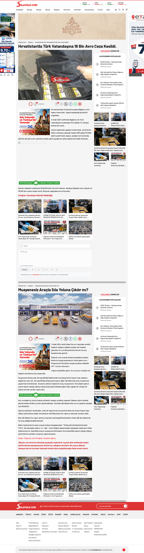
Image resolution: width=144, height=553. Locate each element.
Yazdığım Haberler (35, 535)
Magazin (86, 514)
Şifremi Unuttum (22, 529)
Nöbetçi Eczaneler (64, 529)
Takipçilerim (33, 532)
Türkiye (38, 10)
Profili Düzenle (33, 523)
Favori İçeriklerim (34, 540)
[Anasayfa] (116, 10)
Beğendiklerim (33, 526)
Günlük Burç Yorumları (49, 532)
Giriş (17, 523)
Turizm (100, 10)
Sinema (74, 526)
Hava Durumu (62, 523)
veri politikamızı (95, 550)
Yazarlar (97, 526)
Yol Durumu (76, 532)
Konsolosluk (89, 10)
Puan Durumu (62, 532)
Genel (66, 514)
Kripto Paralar (77, 523)
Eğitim (50, 514)
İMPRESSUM (98, 529)
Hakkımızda (98, 523)
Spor (108, 10)
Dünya (47, 10)
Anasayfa (19, 10)
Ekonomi (67, 10)
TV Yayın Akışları (77, 529)
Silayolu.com (22, 42)
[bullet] (46, 269)
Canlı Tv (44, 523)
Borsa (86, 526)
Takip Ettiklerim (34, 529)
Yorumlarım (32, 538)
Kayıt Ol (18, 526)
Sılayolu (57, 10)
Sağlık (103, 514)
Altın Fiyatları (88, 523)
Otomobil (77, 10)
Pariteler (45, 529)
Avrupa (29, 10)
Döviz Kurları (88, 529)
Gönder (24, 270)
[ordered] (43, 269)
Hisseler (87, 532)
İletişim (96, 532)
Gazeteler (45, 526)
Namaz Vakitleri (63, 526)
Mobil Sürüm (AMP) (100, 535)
